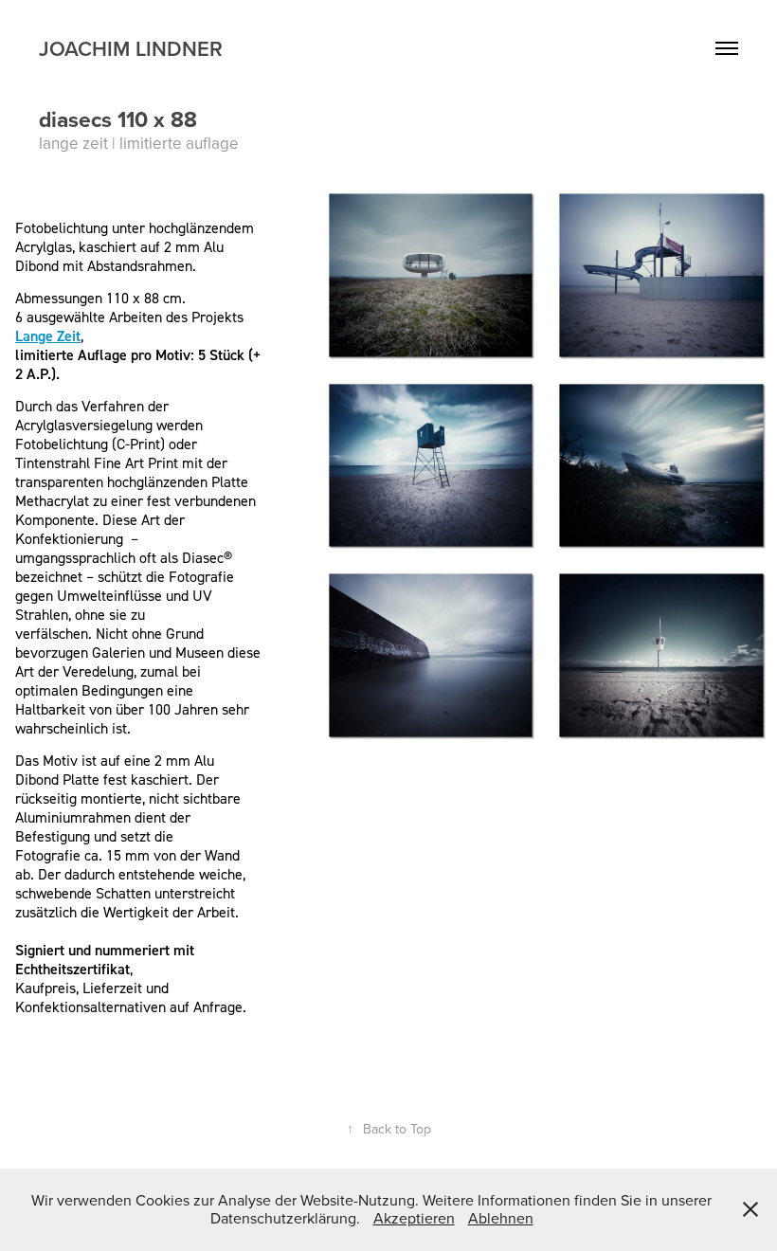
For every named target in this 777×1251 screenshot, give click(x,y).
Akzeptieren (414, 1217)
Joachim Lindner (131, 48)
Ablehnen (500, 1217)
